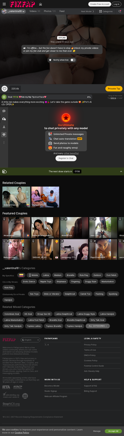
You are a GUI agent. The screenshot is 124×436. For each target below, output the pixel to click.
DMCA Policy (90, 355)
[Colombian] (21, 275)
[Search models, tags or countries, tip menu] (120, 11)
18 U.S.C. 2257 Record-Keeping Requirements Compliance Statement (33, 417)
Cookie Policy (22, 432)
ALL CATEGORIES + (98, 326)
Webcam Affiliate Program (55, 396)
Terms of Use (90, 350)
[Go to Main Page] (22, 4)
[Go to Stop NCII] (11, 404)
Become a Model (51, 386)
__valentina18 (10, 268)
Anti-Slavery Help (91, 371)
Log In (116, 4)
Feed (61, 11)
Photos (50, 11)
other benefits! (71, 153)
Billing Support (90, 391)
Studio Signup (50, 391)
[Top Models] (40, 4)
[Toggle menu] (4, 4)
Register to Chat (66, 158)
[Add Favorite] (5, 89)
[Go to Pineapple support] (25, 396)
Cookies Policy (90, 361)
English (28, 340)
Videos (34, 11)
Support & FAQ (90, 386)
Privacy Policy (90, 345)
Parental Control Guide (94, 366)
